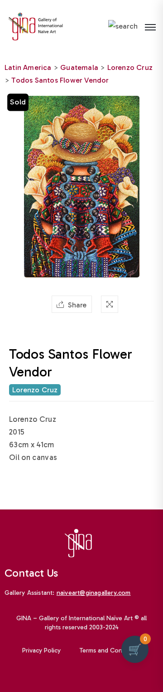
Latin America (28, 67)
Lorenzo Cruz (130, 67)
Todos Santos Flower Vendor (60, 80)
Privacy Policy (41, 650)
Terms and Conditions (110, 650)
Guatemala (79, 67)
